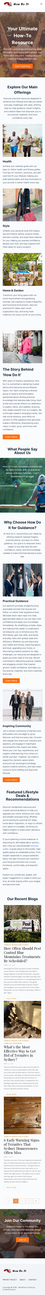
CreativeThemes (9, 1290)
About (23, 1280)
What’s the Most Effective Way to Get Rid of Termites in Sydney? (20, 1053)
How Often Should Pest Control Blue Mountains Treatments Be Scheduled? (22, 954)
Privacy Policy (10, 1280)
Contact (32, 1280)
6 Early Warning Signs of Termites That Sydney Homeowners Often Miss (22, 1146)
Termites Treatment (13, 1043)
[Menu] (41, 4)
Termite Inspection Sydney (16, 945)
